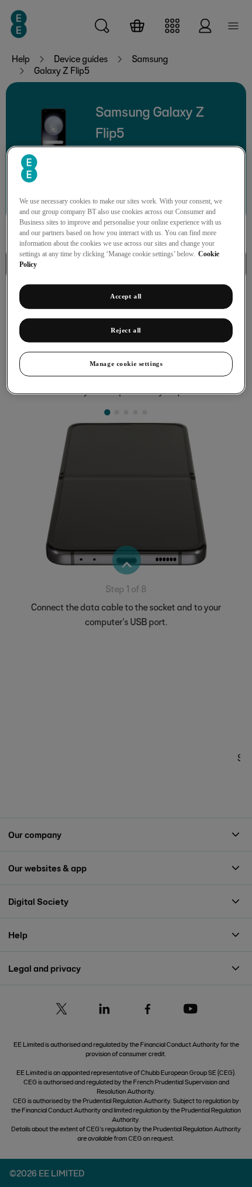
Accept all (126, 295)
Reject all (126, 329)
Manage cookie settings (126, 363)
